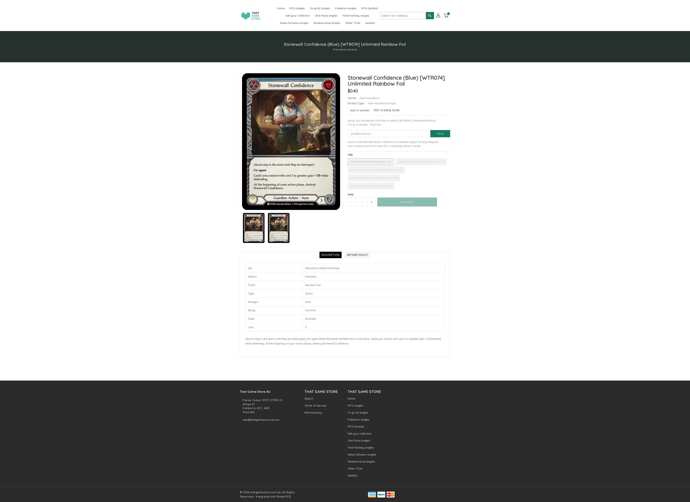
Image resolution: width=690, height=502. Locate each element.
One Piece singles (359, 440)
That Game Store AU (345, 49)
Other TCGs (355, 468)
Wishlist (352, 475)
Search (309, 398)
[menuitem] (281, 8)
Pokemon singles (359, 419)
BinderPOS (284, 496)
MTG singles (355, 405)
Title (350, 154)
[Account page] (438, 15)
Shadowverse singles (361, 461)
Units (351, 194)
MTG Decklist (356, 426)
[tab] (330, 255)
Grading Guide (390, 110)
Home (351, 398)
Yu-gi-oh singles (358, 412)
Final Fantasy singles (361, 447)
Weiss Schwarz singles (362, 454)
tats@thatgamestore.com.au (261, 419)
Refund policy (313, 412)
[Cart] (446, 15)
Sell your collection (360, 433)
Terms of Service (315, 405)
